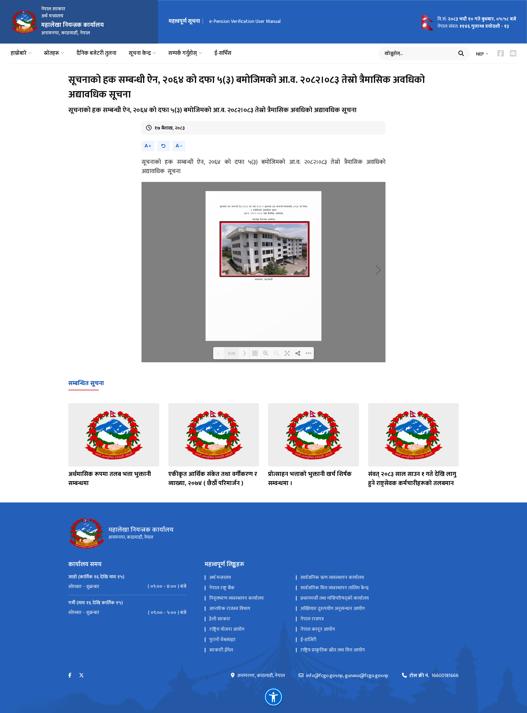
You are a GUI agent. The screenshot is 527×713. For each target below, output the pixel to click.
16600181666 (434, 675)
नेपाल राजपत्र (312, 619)
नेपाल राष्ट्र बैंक (222, 588)
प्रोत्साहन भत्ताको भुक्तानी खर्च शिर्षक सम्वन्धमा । (310, 478)
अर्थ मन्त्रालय (220, 577)
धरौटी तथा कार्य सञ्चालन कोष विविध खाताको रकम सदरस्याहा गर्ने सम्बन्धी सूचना (279, 21)
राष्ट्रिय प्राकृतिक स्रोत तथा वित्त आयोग (332, 650)
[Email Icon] (513, 53)
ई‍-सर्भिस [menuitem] (222, 53)
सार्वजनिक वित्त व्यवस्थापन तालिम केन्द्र (334, 588)
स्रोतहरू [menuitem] (51, 53)
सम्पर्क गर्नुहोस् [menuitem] (182, 53)
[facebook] (69, 676)
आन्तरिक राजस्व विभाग (229, 609)
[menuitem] (127, 586)
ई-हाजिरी (308, 640)
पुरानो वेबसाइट (222, 640)
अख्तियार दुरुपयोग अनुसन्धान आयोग (332, 609)
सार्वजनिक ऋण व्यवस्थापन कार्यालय (332, 577)
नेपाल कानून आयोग (317, 629)
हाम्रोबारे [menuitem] (19, 53)
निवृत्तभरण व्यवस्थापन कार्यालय (236, 598)
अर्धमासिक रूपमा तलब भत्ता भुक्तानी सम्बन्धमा (109, 478)
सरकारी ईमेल (221, 650)
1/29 (231, 353)
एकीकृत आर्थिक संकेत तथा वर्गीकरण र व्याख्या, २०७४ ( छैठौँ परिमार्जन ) (212, 478)
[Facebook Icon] (500, 53)
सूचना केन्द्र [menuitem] (140, 53)
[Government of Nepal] (24, 21)
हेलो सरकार (219, 619)
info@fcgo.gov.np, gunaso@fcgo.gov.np (347, 675)
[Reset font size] (163, 146)
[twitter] (81, 676)
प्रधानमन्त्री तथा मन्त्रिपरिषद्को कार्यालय (334, 598)
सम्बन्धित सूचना (86, 383)
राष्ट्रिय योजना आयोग (226, 629)
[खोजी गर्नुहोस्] (461, 53)
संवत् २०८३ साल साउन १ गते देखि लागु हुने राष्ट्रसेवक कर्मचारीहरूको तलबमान (412, 478)
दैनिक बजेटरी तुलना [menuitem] (97, 53)
